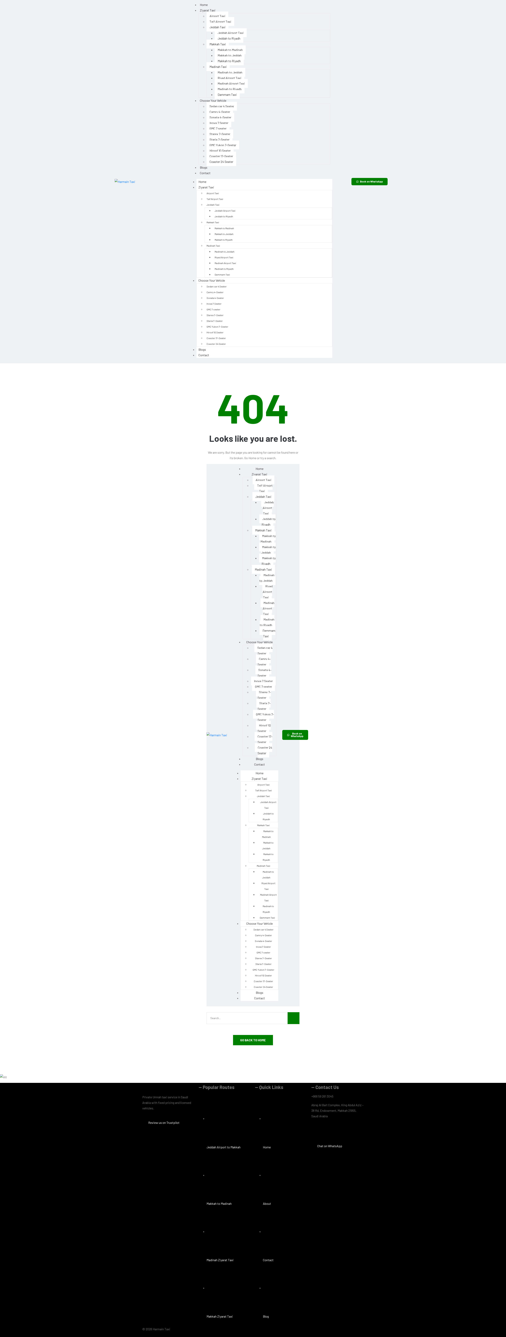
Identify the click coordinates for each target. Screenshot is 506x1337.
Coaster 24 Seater (221, 161)
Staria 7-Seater (219, 139)
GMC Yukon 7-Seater (223, 145)
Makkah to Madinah (230, 50)
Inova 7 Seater (219, 123)
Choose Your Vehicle (213, 100)
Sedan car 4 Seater (222, 106)
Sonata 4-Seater (220, 117)
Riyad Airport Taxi (229, 78)
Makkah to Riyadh (229, 61)
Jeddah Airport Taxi (231, 33)
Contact (205, 173)
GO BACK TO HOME (253, 1040)
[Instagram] (327, 1131)
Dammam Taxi (227, 94)
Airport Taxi (217, 16)
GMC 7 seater (218, 128)
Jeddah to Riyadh (229, 38)
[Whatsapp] (337, 1131)
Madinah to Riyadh (230, 89)
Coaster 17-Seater (221, 156)
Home (202, 181)
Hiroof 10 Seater (220, 150)
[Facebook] (316, 1131)
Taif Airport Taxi (220, 21)
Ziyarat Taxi (207, 10)
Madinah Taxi (218, 66)
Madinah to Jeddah (230, 72)
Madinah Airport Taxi (231, 83)
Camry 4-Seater (220, 112)
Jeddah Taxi (218, 27)
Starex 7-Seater (220, 134)
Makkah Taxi (218, 44)
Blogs (203, 167)
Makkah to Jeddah (230, 55)
